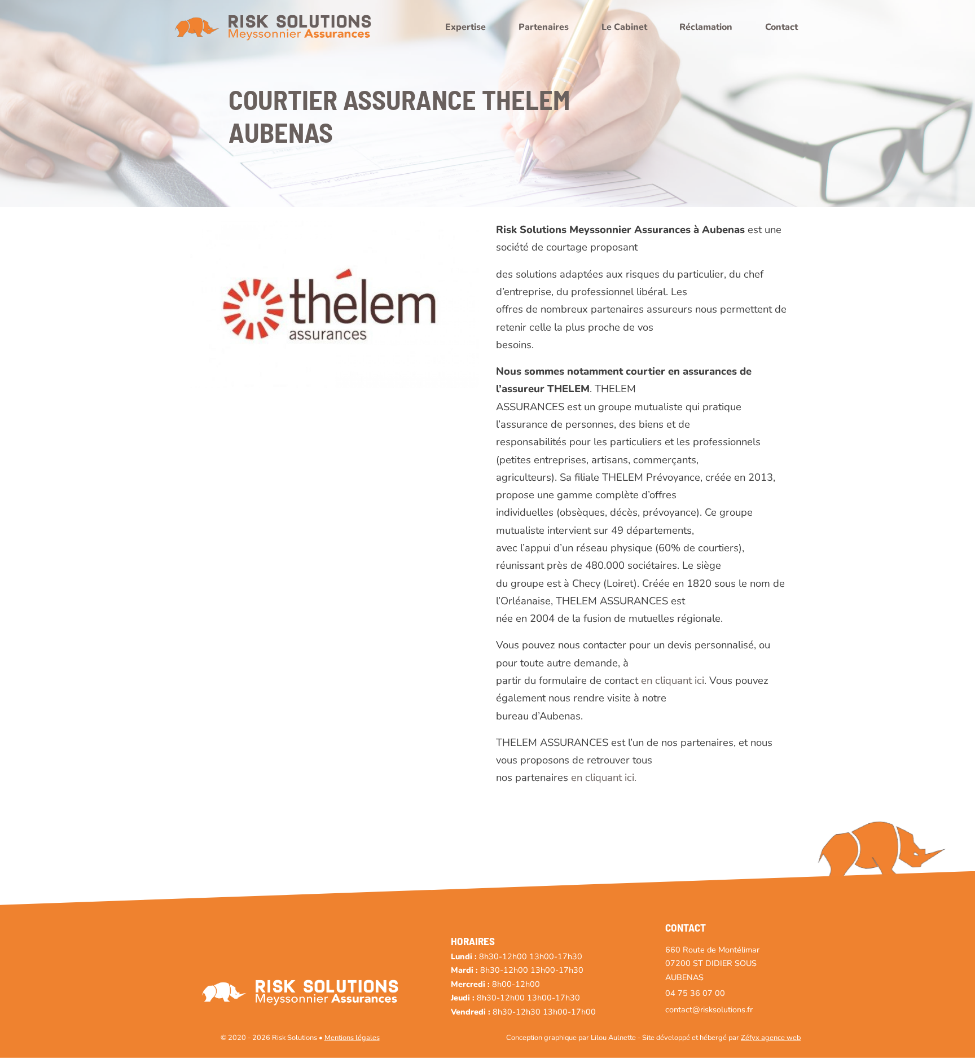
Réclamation (705, 27)
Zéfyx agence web (771, 1038)
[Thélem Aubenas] (331, 303)
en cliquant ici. (603, 777)
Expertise (465, 27)
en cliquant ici (672, 680)
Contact (781, 27)
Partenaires (544, 27)
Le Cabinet (624, 27)
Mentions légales (352, 1038)
